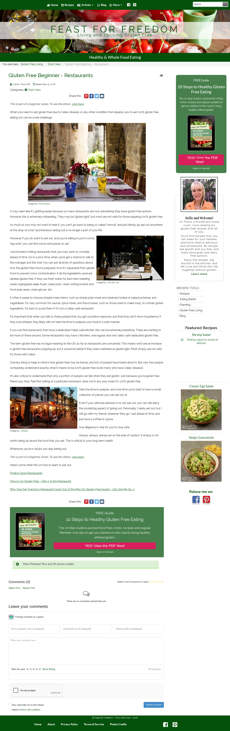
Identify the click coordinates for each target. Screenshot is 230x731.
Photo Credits (118, 724)
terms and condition (30, 709)
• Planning (184, 304)
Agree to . (26, 709)
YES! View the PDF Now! (105, 546)
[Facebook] (129, 5)
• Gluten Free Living (190, 310)
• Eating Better (187, 299)
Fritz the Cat (113, 282)
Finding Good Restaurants (26, 473)
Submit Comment (154, 705)
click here (78, 104)
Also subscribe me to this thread (28, 705)
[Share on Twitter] (97, 96)
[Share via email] (102, 96)
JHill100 (24, 431)
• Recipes (184, 293)
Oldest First (14, 588)
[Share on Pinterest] (86, 96)
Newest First (29, 588)
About (51, 724)
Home (38, 724)
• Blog (182, 316)
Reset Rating (48, 669)
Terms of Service (94, 724)
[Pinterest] (134, 5)
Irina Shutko (44, 203)
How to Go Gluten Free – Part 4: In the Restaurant (40, 481)
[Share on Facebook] (91, 96)
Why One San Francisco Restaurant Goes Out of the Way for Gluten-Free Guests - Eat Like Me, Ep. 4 (72, 489)
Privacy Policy (69, 724)
